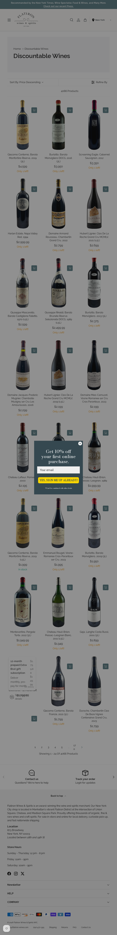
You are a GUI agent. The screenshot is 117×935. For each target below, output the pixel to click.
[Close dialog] (80, 443)
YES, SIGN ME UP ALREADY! (58, 480)
